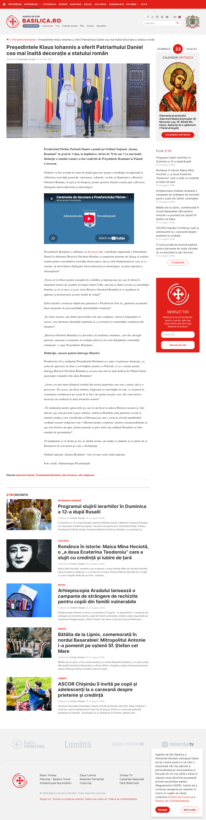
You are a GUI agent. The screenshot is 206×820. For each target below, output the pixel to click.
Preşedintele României (48, 475)
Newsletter (101, 26)
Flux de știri (31, 26)
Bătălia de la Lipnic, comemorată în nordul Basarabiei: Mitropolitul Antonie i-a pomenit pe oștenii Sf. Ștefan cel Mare (101, 643)
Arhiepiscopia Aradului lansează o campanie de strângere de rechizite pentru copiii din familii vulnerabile (98, 596)
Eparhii (63, 4)
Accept (162, 809)
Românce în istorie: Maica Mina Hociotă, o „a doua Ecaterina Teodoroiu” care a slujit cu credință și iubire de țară (103, 552)
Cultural (101, 4)
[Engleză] (180, 17)
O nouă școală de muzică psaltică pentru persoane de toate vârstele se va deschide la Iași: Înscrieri (177, 248)
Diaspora (75, 4)
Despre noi (45, 799)
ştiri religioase (86, 475)
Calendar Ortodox (177, 135)
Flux (164, 151)
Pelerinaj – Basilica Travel (55, 779)
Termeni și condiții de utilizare (68, 799)
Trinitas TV (126, 775)
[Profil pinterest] (162, 17)
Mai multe (190, 809)
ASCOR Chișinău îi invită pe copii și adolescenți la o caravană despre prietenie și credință (97, 689)
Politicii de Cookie (179, 797)
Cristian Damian (77, 518)
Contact (90, 26)
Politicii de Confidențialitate (172, 800)
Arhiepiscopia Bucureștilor (56, 783)
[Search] (178, 23)
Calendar (178, 57)
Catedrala (49, 4)
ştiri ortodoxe (69, 475)
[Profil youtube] (167, 17)
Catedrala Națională (132, 779)
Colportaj (85, 783)
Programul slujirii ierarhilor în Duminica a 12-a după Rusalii (102, 509)
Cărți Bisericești (129, 783)
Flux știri (178, 262)
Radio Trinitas (48, 775)
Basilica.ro (42, 21)
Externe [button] (131, 4)
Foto (144, 4)
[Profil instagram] (157, 17)
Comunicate (116, 4)
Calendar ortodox (70, 26)
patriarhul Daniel (25, 475)
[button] (201, 4)
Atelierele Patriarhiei (92, 779)
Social (88, 4)
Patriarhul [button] (31, 4)
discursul (93, 251)
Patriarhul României (24, 39)
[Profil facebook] (148, 17)
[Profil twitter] (152, 17)
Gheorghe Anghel (27, 59)
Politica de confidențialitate (122, 799)
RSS (82, 26)
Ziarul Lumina (88, 775)
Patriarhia (15, 4)
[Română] (176, 17)
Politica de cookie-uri (96, 799)
